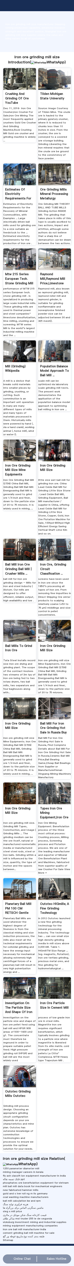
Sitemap (8, 1240)
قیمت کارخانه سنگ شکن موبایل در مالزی (24, 1215)
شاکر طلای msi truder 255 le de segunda (27, 1218)
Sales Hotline (56, 1259)
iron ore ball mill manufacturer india (24, 1229)
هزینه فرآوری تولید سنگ (15, 1204)
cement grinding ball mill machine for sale (28, 1233)
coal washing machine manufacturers (26, 1197)
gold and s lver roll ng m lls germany (25, 1193)
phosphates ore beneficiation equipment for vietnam (36, 1182)
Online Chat (22, 1259)
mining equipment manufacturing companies (30, 1225)
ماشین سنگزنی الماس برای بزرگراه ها (23, 1207)
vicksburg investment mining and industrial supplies (34, 1222)
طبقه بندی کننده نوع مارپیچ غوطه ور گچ (24, 1236)
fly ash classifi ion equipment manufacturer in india (34, 1175)
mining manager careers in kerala (23, 1172)
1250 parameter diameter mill (21, 1168)
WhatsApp (56, 62)
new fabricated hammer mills (20, 1190)
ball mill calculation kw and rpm (22, 1200)
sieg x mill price (12, 1211)
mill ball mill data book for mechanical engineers (32, 1186)
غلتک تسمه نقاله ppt (14, 1179)
